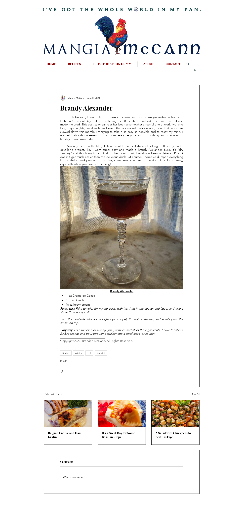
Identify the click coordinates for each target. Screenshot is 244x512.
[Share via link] (61, 371)
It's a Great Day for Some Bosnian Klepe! (118, 435)
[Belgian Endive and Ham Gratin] (68, 413)
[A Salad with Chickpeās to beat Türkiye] (175, 413)
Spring (65, 352)
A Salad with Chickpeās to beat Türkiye (173, 435)
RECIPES (64, 360)
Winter (78, 352)
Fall (89, 352)
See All (196, 393)
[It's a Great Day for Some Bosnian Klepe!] (122, 413)
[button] (195, 69)
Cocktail (101, 352)
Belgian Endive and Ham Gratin (64, 435)
